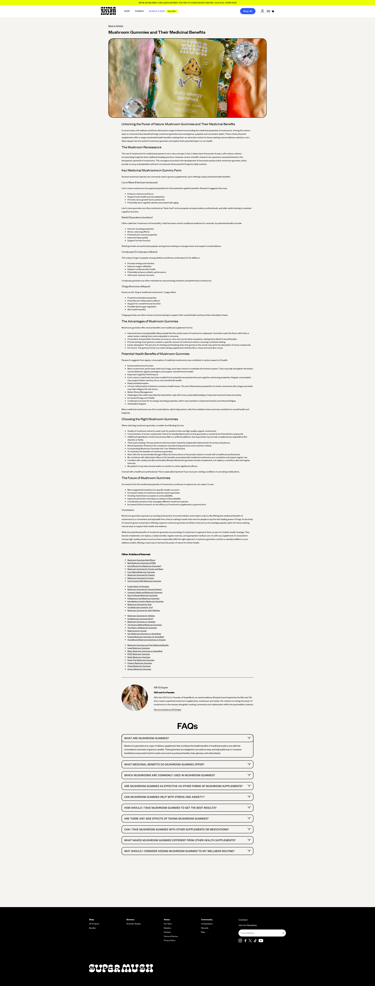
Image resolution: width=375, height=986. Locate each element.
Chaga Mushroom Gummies (139, 666)
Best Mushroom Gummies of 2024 (141, 563)
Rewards (204, 928)
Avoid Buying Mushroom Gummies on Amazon (146, 639)
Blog (203, 932)
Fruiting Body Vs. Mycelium (138, 586)
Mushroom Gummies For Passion (141, 575)
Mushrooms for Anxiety (137, 630)
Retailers (167, 928)
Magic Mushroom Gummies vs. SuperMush (144, 651)
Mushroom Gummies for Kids (139, 604)
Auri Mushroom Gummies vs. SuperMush (144, 633)
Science (139, 11)
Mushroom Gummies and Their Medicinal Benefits (148, 645)
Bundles (92, 928)
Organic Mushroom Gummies (139, 663)
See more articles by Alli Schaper (167, 709)
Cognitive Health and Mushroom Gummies (144, 592)
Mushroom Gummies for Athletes (141, 615)
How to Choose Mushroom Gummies (142, 595)
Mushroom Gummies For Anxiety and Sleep (145, 569)
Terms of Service (171, 936)
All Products (94, 923)
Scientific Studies (133, 923)
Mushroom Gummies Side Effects (141, 560)
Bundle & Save (162, 11)
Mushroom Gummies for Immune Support (144, 589)
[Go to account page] (262, 11)
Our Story (168, 923)
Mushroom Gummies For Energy (140, 578)
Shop (127, 11)
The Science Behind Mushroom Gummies (144, 624)
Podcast (167, 932)
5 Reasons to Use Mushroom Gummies (143, 598)
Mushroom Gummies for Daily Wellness (143, 610)
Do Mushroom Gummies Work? (140, 618)
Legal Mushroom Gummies (138, 648)
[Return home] (108, 11)
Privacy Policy (169, 940)
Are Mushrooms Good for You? (140, 607)
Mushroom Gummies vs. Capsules (141, 621)
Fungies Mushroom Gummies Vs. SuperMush (145, 636)
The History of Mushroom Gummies (142, 627)
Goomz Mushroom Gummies (139, 669)
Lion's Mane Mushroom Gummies (141, 572)
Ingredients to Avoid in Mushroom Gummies (145, 601)
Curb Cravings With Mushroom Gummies (144, 581)
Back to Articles (115, 25)
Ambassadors (207, 923)
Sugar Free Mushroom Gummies (140, 660)
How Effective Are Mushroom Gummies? (144, 566)
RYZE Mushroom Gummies (138, 654)
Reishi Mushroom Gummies (138, 657)
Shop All (247, 11)
